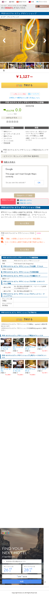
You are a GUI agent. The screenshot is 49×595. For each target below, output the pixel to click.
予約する (28, 85)
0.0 (18, 110)
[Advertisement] (24, 404)
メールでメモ (34, 94)
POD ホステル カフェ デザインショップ (18, 13)
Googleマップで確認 (24, 195)
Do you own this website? (16, 183)
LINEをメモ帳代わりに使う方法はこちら (24, 98)
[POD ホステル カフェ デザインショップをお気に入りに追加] (18, 94)
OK (39, 183)
